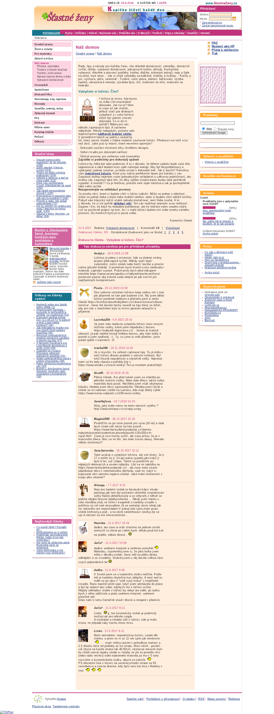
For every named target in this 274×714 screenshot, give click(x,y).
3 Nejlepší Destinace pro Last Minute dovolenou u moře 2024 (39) (51, 346)
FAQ (214, 42)
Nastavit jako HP (223, 46)
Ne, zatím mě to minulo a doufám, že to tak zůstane (218, 222)
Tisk (215, 53)
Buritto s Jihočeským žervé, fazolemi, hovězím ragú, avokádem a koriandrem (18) (53, 372)
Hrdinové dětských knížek (220, 267)
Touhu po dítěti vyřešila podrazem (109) (50, 174)
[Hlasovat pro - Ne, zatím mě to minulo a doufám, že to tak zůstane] (215, 218)
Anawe (61, 699)
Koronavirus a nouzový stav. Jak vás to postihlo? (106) (53, 197)
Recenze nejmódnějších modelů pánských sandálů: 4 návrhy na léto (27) (53, 338)
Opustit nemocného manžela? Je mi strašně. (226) (51, 162)
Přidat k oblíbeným (225, 50)
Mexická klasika (59, 248)
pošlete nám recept (49, 282)
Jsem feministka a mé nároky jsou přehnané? (50, 551)
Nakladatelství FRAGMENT (221, 310)
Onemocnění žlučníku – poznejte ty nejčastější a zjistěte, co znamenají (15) (52, 312)
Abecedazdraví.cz (216, 307)
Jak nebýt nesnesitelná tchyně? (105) (50, 192)
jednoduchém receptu (57, 260)
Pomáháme (212, 315)
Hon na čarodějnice (217, 260)
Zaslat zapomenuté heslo (217, 25)
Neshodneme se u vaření (51, 532)
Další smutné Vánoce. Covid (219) (50, 168)
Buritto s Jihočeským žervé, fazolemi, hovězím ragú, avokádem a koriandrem (51, 236)
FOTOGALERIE (52, 33)
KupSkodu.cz (213, 312)
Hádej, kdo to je (214, 257)
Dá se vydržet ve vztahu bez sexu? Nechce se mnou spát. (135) (53, 208)
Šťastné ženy (226, 129)
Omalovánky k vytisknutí (219, 297)
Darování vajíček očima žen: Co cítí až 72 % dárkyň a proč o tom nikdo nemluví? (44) (53, 321)
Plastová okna (41, 706)
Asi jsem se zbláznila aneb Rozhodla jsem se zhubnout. (53, 545)
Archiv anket (210, 233)
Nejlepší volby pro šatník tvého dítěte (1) (51, 305)
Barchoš (210, 320)
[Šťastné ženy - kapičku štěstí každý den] (68, 17)
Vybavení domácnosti (120, 228)
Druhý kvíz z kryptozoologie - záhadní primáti (222, 263)
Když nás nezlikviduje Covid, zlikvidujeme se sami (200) (53, 185)
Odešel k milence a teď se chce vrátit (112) (52, 179)
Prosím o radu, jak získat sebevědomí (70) (51, 202)
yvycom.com (212, 295)
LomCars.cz (212, 305)
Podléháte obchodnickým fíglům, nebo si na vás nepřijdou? (52, 537)
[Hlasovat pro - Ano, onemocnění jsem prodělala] (215, 208)
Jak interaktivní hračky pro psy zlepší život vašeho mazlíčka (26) (52, 330)
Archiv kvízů (212, 272)
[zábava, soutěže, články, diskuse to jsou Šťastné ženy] (221, 3)
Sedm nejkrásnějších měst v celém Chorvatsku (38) (53, 359)
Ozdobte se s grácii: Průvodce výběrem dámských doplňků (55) (50, 353)
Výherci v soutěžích (217, 162)
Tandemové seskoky (66, 706)
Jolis (207, 318)
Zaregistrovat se (212, 22)
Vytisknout (173, 228)
